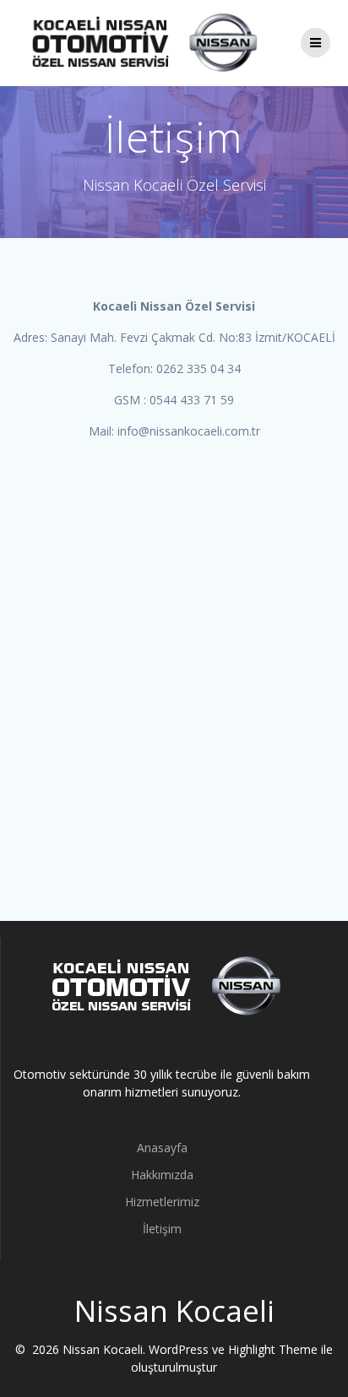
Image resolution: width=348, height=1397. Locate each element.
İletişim (162, 1229)
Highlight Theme (273, 1349)
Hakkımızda (162, 1175)
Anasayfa (162, 1148)
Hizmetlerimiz (162, 1202)
